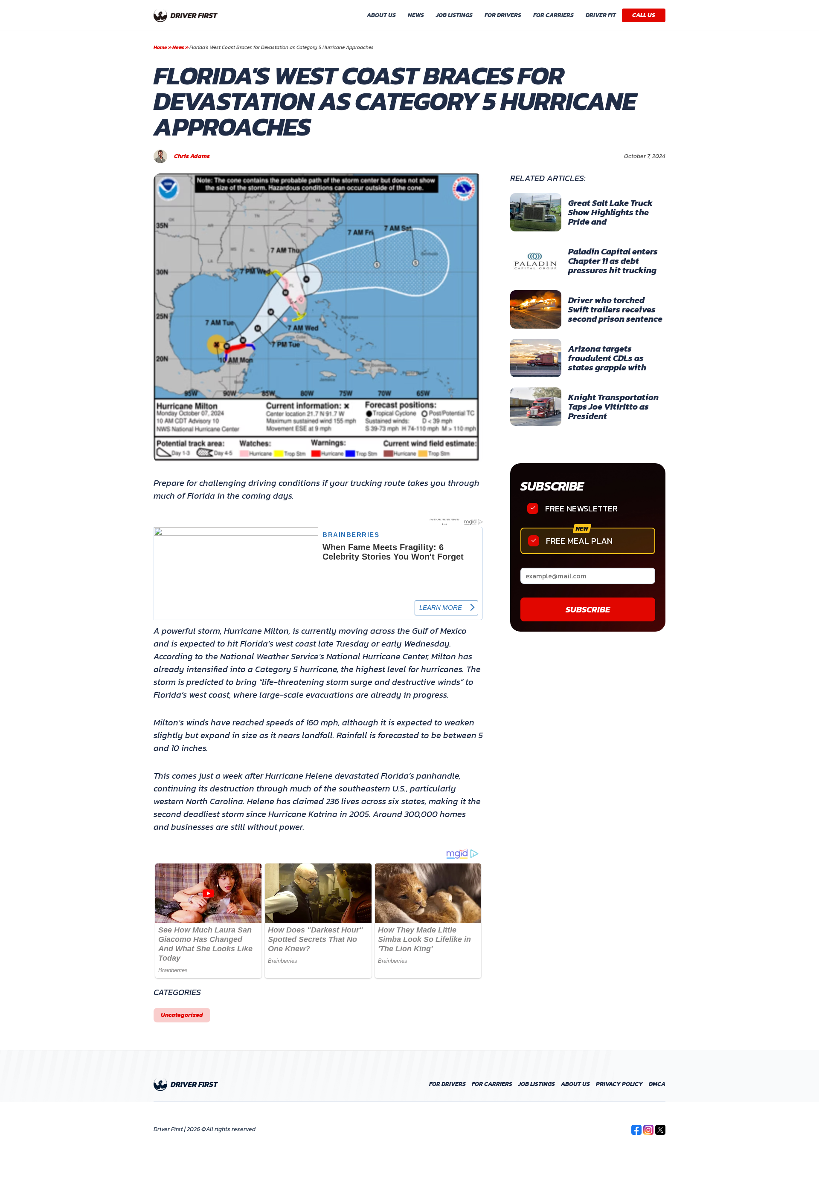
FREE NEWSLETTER (581, 508)
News (416, 15)
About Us (381, 15)
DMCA (657, 1084)
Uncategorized (182, 1014)
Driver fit (601, 15)
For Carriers (553, 15)
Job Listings (454, 15)
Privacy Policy (619, 1084)
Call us (643, 15)
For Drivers (503, 15)
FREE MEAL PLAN (579, 541)
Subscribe (551, 486)
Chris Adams (192, 156)
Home (160, 47)
